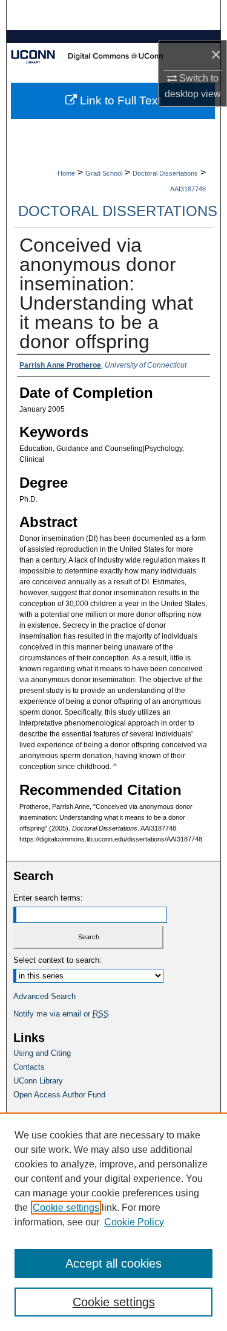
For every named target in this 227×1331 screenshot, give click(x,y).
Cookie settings (66, 1207)
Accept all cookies (113, 1263)
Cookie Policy (134, 1222)
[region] (113, 1221)
